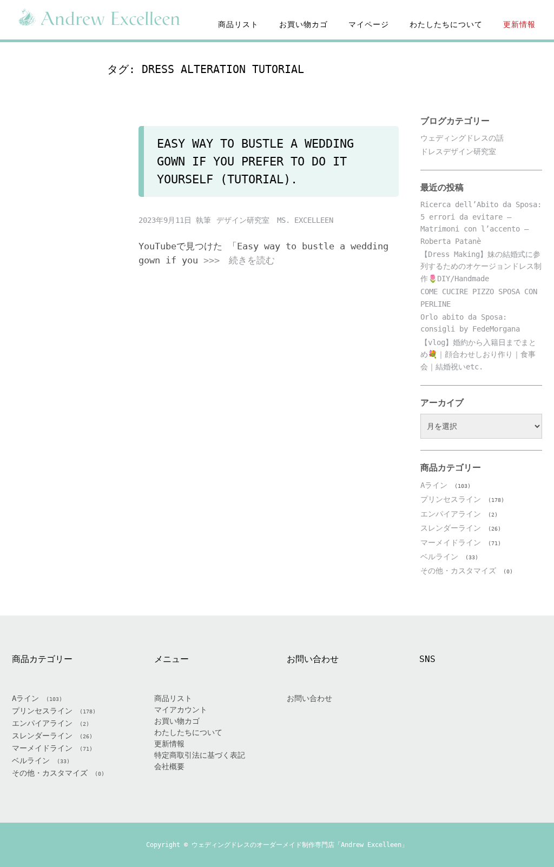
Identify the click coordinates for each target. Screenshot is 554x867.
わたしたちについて (446, 24)
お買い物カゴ (303, 24)
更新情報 (519, 24)
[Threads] (494, 710)
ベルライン (439, 556)
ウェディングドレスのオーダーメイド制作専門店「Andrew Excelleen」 (300, 845)
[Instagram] (468, 710)
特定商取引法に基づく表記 (199, 755)
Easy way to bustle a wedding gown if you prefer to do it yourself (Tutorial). (255, 161)
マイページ (368, 24)
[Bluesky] (519, 710)
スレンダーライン (450, 528)
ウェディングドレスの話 (462, 138)
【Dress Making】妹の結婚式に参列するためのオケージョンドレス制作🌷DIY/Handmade (481, 266)
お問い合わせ (309, 698)
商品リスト (238, 24)
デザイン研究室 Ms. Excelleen (274, 220)
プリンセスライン (450, 499)
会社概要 (169, 766)
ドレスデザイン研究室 (458, 151)
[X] (442, 710)
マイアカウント (180, 709)
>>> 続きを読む (239, 260)
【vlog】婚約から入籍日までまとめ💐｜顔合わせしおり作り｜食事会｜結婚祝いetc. (478, 354)
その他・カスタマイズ (458, 570)
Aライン (433, 485)
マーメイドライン (450, 542)
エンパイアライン (450, 513)
